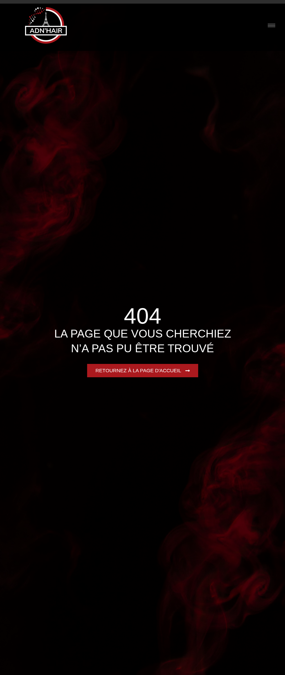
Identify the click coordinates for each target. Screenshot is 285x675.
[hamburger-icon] (271, 25)
